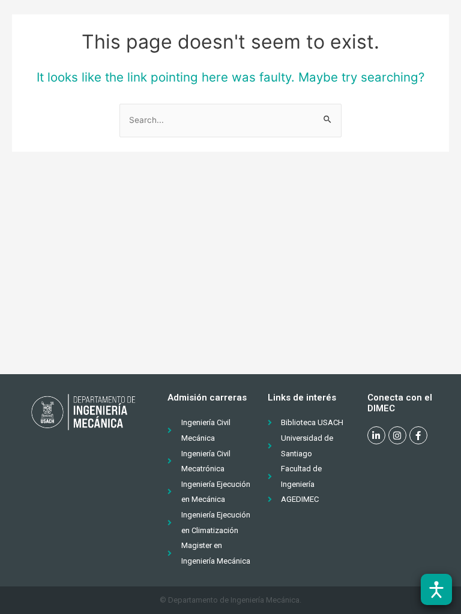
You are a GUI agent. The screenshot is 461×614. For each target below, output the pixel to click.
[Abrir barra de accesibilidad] (436, 589)
